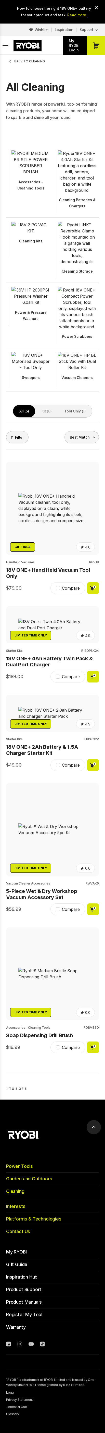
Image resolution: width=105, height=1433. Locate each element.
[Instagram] (19, 1344)
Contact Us (18, 1231)
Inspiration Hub (21, 1277)
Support (86, 29)
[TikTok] (42, 1344)
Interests (15, 1206)
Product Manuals (24, 1302)
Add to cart (93, 588)
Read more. (77, 15)
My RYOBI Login (74, 45)
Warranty (16, 1327)
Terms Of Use (16, 1407)
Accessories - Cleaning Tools (28, 1027)
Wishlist (42, 30)
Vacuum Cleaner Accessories (28, 883)
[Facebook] (8, 1344)
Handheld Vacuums (20, 562)
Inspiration (64, 29)
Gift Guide (16, 1264)
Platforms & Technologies (33, 1219)
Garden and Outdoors (29, 1178)
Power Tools (19, 1166)
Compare (71, 588)
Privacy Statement (19, 1400)
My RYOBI (16, 1252)
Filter (19, 437)
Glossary (12, 1414)
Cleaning (15, 1191)
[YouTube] (31, 1344)
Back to (29, 61)
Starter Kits (14, 651)
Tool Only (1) (74, 411)
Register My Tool (24, 1314)
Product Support (23, 1289)
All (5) (24, 411)
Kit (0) (46, 411)
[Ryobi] (28, 45)
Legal (10, 1392)
